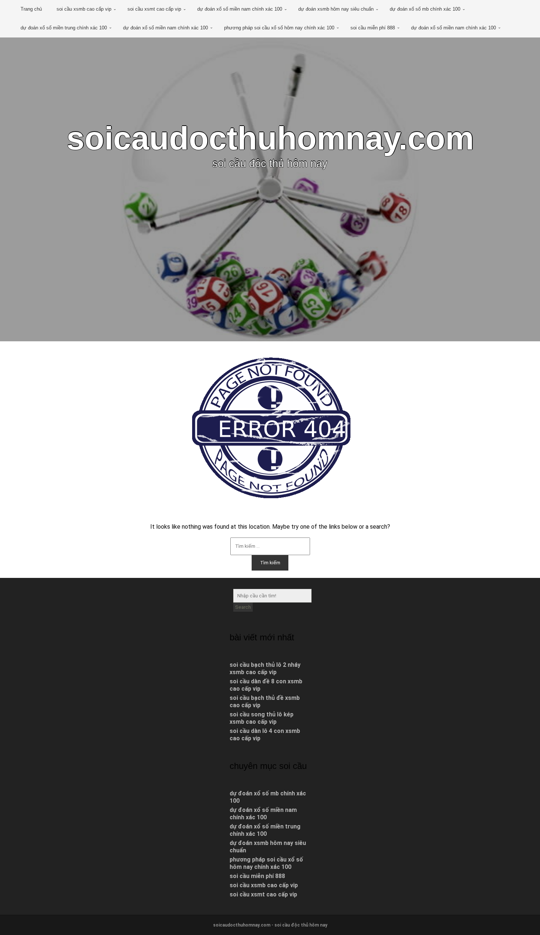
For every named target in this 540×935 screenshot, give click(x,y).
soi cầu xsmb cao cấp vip (84, 9)
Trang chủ (31, 9)
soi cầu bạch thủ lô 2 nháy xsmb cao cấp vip (265, 668)
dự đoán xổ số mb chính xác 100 (425, 9)
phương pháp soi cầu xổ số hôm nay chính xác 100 (279, 27)
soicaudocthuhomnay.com (270, 138)
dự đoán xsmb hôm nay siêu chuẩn (336, 9)
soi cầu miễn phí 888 (372, 27)
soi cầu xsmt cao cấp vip (154, 9)
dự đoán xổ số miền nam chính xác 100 (239, 9)
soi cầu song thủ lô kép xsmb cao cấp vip (262, 718)
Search (243, 607)
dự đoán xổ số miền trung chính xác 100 (64, 27)
